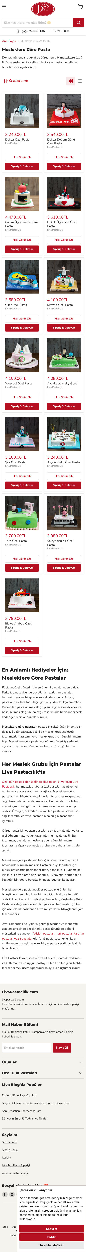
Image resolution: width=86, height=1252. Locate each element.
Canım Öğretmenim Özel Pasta (22, 224)
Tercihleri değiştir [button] (52, 1245)
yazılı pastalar (23, 939)
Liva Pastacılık (13, 143)
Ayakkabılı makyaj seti (62, 383)
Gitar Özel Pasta (16, 305)
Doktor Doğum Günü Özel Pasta (61, 142)
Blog (5, 1227)
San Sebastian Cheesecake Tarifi (22, 1111)
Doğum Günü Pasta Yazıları (19, 1095)
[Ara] (78, 22)
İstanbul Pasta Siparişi (16, 1165)
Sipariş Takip (10, 1150)
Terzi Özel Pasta (16, 541)
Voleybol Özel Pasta (18, 383)
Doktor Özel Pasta (17, 140)
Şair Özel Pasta (15, 462)
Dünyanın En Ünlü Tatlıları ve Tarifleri (25, 1119)
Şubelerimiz (9, 1142)
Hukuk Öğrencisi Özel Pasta (61, 224)
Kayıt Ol (62, 1048)
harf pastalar (64, 934)
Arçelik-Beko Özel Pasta (63, 462)
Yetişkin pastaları (43, 934)
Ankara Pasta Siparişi (15, 1173)
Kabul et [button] (51, 1228)
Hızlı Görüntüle (22, 157)
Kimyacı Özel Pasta (60, 305)
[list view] (79, 81)
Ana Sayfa (9, 41)
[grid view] (70, 81)
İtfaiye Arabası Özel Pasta (18, 625)
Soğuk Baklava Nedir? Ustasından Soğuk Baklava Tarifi (36, 1103)
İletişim (6, 1158)
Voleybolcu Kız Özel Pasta (60, 543)
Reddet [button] (51, 1237)
